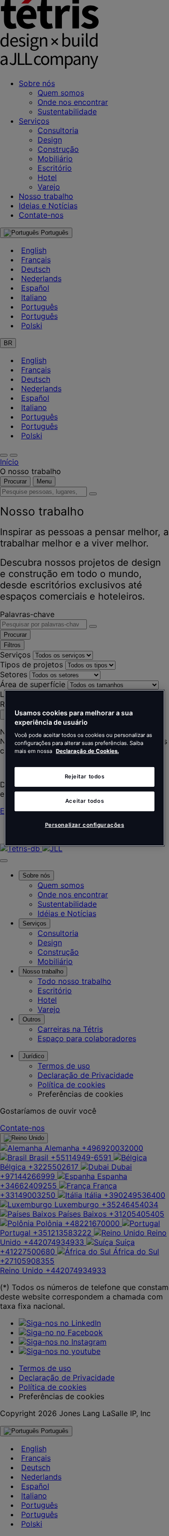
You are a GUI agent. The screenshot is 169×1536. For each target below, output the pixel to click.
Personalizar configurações (84, 825)
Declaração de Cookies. (87, 751)
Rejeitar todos (85, 776)
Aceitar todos (84, 801)
